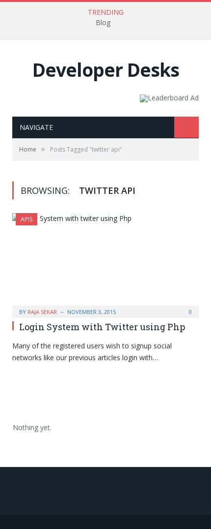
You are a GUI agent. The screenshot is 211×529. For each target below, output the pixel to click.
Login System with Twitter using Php (102, 327)
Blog (103, 22)
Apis (26, 219)
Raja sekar (42, 311)
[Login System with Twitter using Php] (105, 262)
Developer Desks (105, 69)
